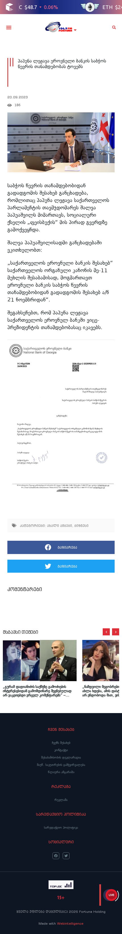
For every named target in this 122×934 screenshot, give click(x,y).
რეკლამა (61, 800)
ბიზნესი (81, 526)
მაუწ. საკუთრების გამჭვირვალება (61, 765)
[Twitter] (66, 855)
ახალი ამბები (59, 526)
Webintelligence (70, 923)
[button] (9, 27)
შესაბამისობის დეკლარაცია (61, 757)
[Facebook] (55, 855)
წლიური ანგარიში (61, 772)
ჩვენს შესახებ (61, 743)
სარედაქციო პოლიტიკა (61, 827)
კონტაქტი (61, 750)
